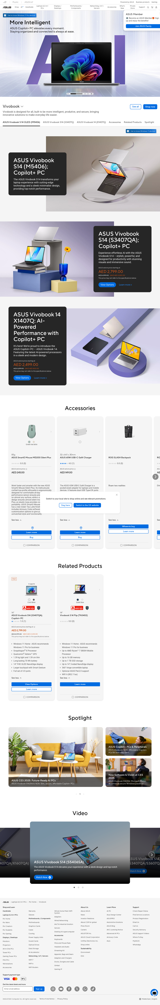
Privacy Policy (62, 999)
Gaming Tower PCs (10, 956)
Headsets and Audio (61, 947)
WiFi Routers (33, 967)
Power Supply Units (36, 937)
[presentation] (32, 527)
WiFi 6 (31, 964)
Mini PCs (6, 960)
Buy (31, 537)
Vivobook (42, 902)
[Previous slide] (8, 855)
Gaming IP (58, 969)
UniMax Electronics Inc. (89, 941)
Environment (85, 952)
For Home (6, 919)
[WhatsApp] (85, 988)
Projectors (6, 945)
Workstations (8, 964)
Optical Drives (34, 945)
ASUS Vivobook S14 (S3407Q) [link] (58, 122)
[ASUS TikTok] (93, 988)
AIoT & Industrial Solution (63, 924)
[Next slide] (151, 855)
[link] (7, 7)
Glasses (31, 915)
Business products (143, 2)
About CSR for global (89, 922)
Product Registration (140, 919)
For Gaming (7, 934)
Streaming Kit (59, 951)
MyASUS (136, 941)
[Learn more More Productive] (80, 96)
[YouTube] (61, 988)
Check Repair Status (140, 911)
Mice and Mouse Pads (62, 943)
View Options (31, 684)
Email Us (136, 922)
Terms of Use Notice (47, 999)
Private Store (132, 7)
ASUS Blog (111, 926)
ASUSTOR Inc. (86, 934)
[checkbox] (31, 545)
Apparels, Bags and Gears (63, 954)
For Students (7, 930)
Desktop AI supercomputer (64, 932)
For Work (6, 923)
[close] (117, 495)
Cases (31, 930)
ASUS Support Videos (141, 934)
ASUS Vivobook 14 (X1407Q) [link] (91, 122)
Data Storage (34, 949)
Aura (108, 941)
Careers (84, 930)
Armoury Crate (112, 937)
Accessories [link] (115, 122)
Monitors (6, 941)
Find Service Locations (141, 915)
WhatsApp (137, 945)
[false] (150, 106)
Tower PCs (7, 953)
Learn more (31, 532)
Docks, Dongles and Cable (64, 962)
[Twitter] (77, 988)
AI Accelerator (34, 952)
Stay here (65, 505)
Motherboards (34, 922)
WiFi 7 (31, 960)
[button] (154, 2)
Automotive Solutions (115, 922)
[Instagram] (53, 988)
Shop (17, 7)
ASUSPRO (111, 919)
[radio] (29, 441)
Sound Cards (33, 941)
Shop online (85, 945)
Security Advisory (139, 930)
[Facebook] (69, 988)
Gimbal (57, 966)
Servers (57, 928)
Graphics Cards (34, 926)
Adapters (57, 917)
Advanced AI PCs (113, 934)
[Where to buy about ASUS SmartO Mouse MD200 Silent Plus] (31, 527)
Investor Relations (87, 919)
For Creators (7, 926)
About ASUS (85, 911)
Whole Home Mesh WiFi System (63, 912)
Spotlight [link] (149, 122)
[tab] (71, 94)
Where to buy (128, 526)
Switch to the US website (87, 505)
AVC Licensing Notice (115, 930)
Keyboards (58, 939)
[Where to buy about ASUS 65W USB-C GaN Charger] (80, 527)
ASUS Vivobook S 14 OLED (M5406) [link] (21, 122)
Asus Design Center (114, 915)
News (83, 915)
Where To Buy (138, 937)
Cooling (31, 934)
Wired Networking (61, 921)
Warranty (32, 911)
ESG (82, 956)
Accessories (7, 968)
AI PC (109, 911)
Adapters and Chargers (63, 958)
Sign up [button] (39, 989)
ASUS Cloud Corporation (90, 937)
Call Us (135, 926)
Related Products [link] (133, 122)
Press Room (85, 926)
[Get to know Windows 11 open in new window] (141, 131)
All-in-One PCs (8, 949)
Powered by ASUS (127, 2)
